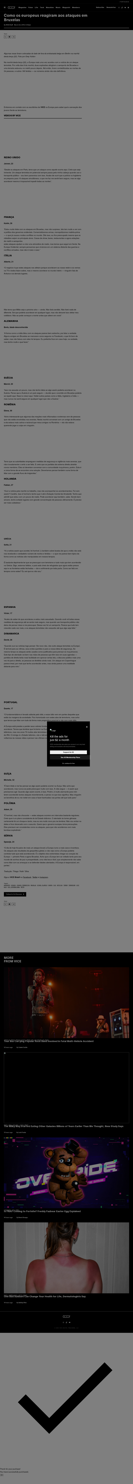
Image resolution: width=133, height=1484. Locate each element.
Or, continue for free (68, 763)
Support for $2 (68, 752)
